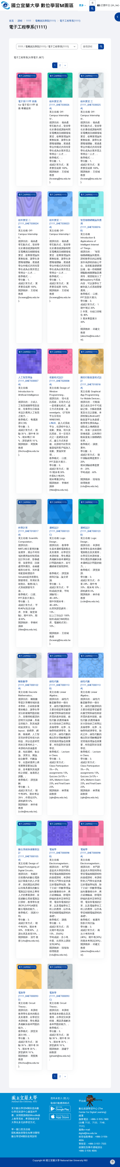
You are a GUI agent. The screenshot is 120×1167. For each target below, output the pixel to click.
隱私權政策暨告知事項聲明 (25, 1132)
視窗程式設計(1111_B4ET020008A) (59, 381)
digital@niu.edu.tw (88, 1133)
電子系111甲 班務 (27, 101)
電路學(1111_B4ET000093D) (28, 996)
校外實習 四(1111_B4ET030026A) (59, 105)
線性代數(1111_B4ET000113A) (90, 685)
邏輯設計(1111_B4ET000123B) (90, 531)
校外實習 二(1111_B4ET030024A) (28, 224)
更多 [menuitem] (81, 5)
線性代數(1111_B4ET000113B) (59, 685)
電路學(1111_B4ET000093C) (59, 996)
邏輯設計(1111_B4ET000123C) (59, 531)
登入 (66, 1098)
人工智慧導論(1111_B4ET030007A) (28, 381)
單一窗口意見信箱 (20, 1129)
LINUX (52, 423)
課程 (20, 20)
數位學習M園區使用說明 (24, 1136)
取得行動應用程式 (60, 1103)
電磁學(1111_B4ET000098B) (59, 853)
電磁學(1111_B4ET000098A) (90, 853)
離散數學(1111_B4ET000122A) (28, 685)
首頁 (11, 20)
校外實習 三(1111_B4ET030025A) (90, 105)
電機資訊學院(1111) (45, 20)
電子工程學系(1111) (70, 20)
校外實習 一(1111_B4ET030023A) (59, 224)
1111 (28, 20)
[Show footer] (112, 1162)
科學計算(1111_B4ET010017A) (28, 531)
